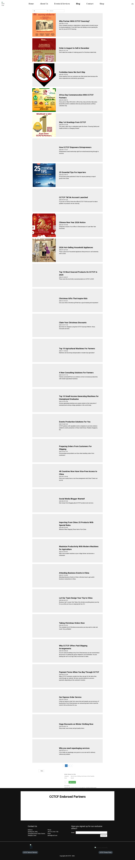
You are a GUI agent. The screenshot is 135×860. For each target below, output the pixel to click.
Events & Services (62, 4)
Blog (78, 4)
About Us (44, 4)
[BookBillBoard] (47, 803)
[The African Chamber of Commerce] (55, 804)
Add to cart (72, 782)
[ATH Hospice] (63, 802)
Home (31, 4)
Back (41, 771)
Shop (102, 4)
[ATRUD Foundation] (72, 803)
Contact (89, 4)
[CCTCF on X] (31, 846)
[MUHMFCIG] (80, 802)
